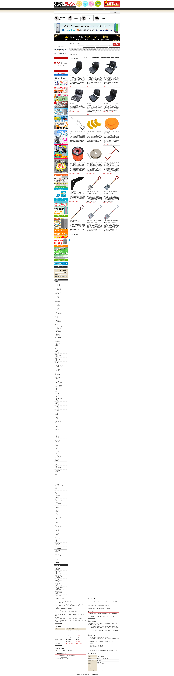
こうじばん (57, 297)
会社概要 (97, 9)
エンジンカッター (58, 289)
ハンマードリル (58, 370)
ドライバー (57, 433)
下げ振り (56, 466)
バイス (56, 444)
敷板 (55, 422)
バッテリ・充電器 (58, 385)
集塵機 (56, 388)
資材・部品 (57, 410)
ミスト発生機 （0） (74, 54)
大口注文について (58, 584)
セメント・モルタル (59, 427)
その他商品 (57, 562)
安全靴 (56, 493)
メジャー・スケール (59, 462)
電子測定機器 (57, 470)
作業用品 (56, 483)
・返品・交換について (59, 575)
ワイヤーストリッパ (59, 456)
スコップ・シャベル (59, 350)
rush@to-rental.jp (64, 657)
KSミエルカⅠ (57, 316)
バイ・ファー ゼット (59, 313)
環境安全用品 (57, 343)
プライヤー (57, 436)
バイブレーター (58, 287)
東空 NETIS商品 (58, 321)
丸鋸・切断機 (57, 374)
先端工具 (56, 511)
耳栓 (55, 491)
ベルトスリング (58, 555)
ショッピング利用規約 (59, 592)
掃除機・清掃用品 (58, 386)
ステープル (57, 529)
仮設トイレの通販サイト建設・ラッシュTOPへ (79, 49)
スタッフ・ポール (58, 467)
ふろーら (56, 317)
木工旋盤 (56, 378)
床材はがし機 (57, 383)
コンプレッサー (58, 503)
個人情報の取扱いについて (60, 589)
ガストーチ (57, 547)
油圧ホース (57, 429)
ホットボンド (57, 381)
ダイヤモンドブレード (59, 524)
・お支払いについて (59, 571)
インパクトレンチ (58, 366)
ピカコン (56, 447)
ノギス (56, 463)
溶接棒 (56, 541)
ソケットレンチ (58, 440)
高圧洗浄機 (57, 393)
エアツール (57, 507)
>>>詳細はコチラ (58, 623)
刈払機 (56, 351)
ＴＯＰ (55, 9)
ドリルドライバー (58, 363)
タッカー (56, 481)
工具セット (57, 459)
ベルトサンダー (58, 371)
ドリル (56, 513)
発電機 (56, 399)
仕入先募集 (57, 588)
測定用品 (56, 460)
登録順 (112, 57)
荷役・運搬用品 (58, 548)
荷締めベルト (57, 554)
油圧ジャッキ (57, 457)
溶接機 (56, 540)
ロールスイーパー (58, 395)
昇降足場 (56, 551)
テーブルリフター (58, 560)
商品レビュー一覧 (58, 580)
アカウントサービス (90, 45)
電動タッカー (57, 373)
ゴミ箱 (56, 396)
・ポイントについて (59, 576)
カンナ (56, 379)
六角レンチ (57, 441)
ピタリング (57, 318)
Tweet (74, 239)
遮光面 (56, 488)
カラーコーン (57, 339)
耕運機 (56, 358)
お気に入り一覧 (81, 45)
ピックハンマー (58, 285)
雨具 (55, 496)
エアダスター (57, 504)
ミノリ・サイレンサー (59, 315)
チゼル (56, 536)
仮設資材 (56, 414)
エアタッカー (57, 506)
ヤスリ (56, 480)
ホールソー (57, 514)
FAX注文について (58, 585)
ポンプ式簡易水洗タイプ (59, 326)
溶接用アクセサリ (58, 543)
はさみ (56, 448)
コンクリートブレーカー (59, 292)
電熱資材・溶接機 (58, 539)
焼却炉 (56, 333)
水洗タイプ (57, 327)
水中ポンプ (57, 420)
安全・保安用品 (58, 337)
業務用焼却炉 (57, 335)
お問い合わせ (57, 583)
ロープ (56, 340)
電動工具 (56, 362)
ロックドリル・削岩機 (59, 294)
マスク (56, 489)
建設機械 (56, 281)
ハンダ (56, 545)
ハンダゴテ (57, 544)
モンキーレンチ (58, 439)
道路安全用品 (57, 341)
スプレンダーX (57, 320)
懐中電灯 (56, 400)
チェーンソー (57, 359)
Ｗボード (56, 309)
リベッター (57, 455)
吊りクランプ (57, 559)
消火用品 (56, 344)
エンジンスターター (59, 406)
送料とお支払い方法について (89, 47)
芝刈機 (56, 354)
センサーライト (58, 404)
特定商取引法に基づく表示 (60, 591)
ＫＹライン (57, 304)
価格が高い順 (103, 57)
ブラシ (56, 449)
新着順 (108, 57)
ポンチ (56, 453)
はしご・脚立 (57, 550)
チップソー (57, 522)
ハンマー (56, 473)
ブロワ (56, 389)
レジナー (56, 307)
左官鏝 (56, 474)
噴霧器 (56, 360)
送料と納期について (83, 9)
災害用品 (56, 345)
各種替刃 (56, 537)
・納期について (58, 573)
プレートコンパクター (59, 284)
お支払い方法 (75, 9)
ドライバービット (58, 517)
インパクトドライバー (59, 365)
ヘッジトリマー (58, 355)
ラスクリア (57, 308)
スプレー (56, 426)
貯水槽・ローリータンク (59, 421)
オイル (56, 423)
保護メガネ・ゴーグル (59, 485)
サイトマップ (112, 9)
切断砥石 (56, 520)
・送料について (58, 572)
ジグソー (56, 375)
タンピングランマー (59, 283)
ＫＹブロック (57, 305)
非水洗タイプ (57, 330)
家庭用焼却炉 (57, 334)
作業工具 (56, 431)
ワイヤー (56, 558)
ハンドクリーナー (58, 392)
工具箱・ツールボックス (59, 500)
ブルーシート (57, 347)
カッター (56, 432)
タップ (56, 516)
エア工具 (56, 502)
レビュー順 (117, 57)
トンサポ (56, 300)
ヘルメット (57, 484)
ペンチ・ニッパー (58, 435)
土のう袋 (56, 418)
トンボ (56, 443)
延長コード (57, 408)
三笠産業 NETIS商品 (59, 322)
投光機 (56, 403)
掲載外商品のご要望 (59, 587)
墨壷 (55, 468)
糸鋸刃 (56, 525)
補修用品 (56, 417)
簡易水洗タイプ (58, 328)
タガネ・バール (58, 452)
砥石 (55, 478)
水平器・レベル (58, 464)
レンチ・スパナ (58, 437)
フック (56, 556)
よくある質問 (91, 9)
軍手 (55, 492)
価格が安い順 (96, 57)
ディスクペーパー (58, 521)
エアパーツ (57, 508)
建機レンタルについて (59, 595)
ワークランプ (57, 402)
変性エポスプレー (58, 301)
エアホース (57, 510)
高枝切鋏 (56, 356)
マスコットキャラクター (59, 581)
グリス (56, 425)
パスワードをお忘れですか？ (106, 45)
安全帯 (56, 487)
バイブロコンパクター (59, 291)
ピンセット (57, 451)
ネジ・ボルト (57, 412)
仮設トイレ (57, 324)
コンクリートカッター (59, 288)
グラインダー (57, 367)
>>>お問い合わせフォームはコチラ (62, 658)
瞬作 (55, 299)
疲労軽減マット (58, 497)
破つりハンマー (58, 369)
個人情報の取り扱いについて (102, 47)
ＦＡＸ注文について (104, 9)
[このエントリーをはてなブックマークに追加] (69, 240)
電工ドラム (57, 407)
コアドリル (57, 296)
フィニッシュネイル (59, 526)
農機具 (56, 348)
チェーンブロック (58, 552)
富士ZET (56, 312)
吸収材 (56, 415)
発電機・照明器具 (58, 398)
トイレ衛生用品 (58, 331)
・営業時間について (59, 569)
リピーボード (57, 310)
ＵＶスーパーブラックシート (60, 302)
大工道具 (56, 471)
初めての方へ (57, 567)
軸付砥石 (56, 518)
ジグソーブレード (58, 530)
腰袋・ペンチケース (59, 499)
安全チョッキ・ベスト (59, 495)
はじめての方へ (61, 9)
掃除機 (56, 391)
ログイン (97, 45)
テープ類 (56, 413)
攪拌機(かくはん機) (58, 382)
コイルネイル (57, 528)
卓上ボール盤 (57, 377)
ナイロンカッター (58, 352)
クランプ (56, 445)
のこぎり (56, 475)
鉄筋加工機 (57, 293)
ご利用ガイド (68, 9)
